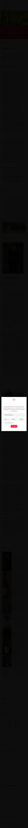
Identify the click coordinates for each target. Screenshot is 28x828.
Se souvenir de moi (9, 423)
